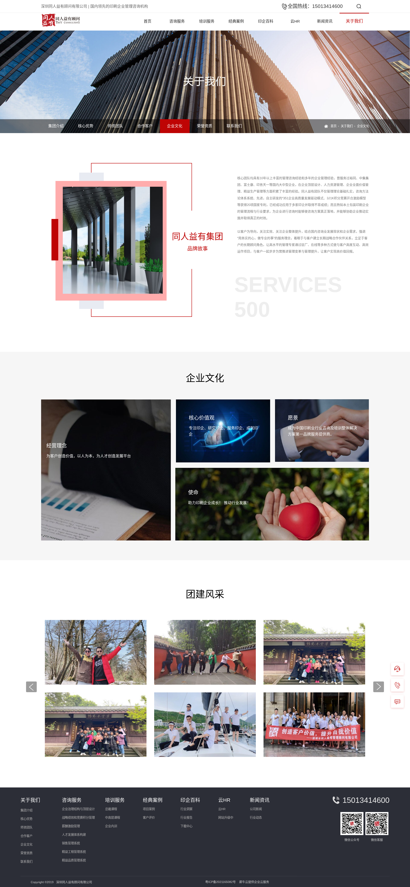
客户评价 (149, 817)
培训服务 (206, 21)
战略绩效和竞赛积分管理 (78, 817)
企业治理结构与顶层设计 (78, 809)
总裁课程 (111, 809)
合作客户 (145, 126)
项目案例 (149, 809)
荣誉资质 (204, 126)
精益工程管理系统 (74, 851)
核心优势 (85, 126)
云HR (295, 21)
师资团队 (115, 126)
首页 (147, 21)
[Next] (378, 686)
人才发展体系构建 (74, 834)
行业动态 (256, 817)
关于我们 (354, 21)
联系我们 (234, 126)
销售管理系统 (71, 843)
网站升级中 (225, 817)
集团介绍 (56, 126)
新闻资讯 (324, 21)
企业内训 (111, 826)
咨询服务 (177, 21)
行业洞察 (186, 809)
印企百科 (265, 21)
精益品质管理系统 (74, 860)
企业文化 (174, 126)
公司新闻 (256, 809)
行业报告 (186, 817)
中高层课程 (112, 817)
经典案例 (236, 21)
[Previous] (31, 686)
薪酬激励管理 (71, 826)
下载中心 (186, 826)
